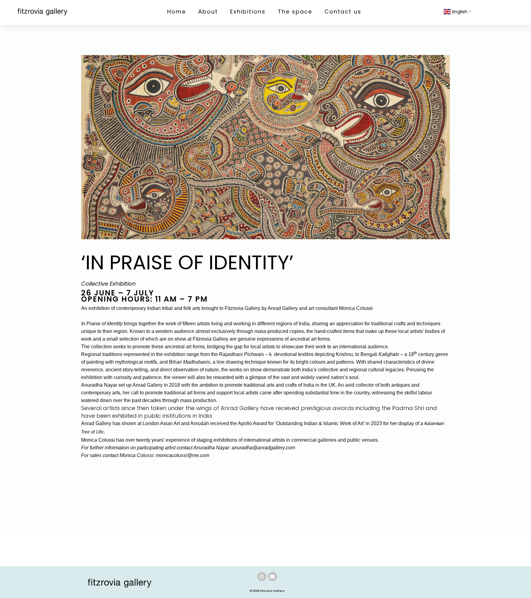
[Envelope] (272, 576)
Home (176, 11)
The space (295, 11)
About (208, 11)
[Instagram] (261, 576)
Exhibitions (248, 11)
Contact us (342, 11)
